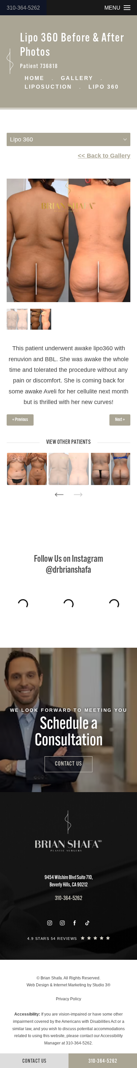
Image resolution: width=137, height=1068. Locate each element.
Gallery (77, 78)
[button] (50, 923)
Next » (120, 420)
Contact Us (68, 764)
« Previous (20, 420)
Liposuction (48, 87)
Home (35, 78)
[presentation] (59, 495)
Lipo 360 (103, 87)
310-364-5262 (23, 8)
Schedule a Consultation (69, 733)
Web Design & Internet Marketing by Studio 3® (68, 985)
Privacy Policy (68, 999)
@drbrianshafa (68, 570)
